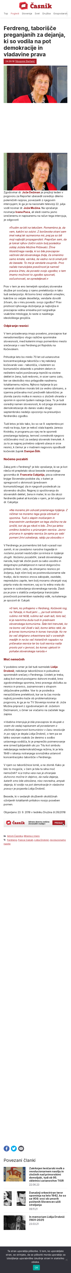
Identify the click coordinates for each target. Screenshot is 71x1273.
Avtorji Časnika (15, 836)
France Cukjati (25, 840)
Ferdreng (12, 840)
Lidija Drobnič (41, 840)
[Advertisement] (35, 994)
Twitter (14, 1148)
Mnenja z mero (32, 836)
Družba (46, 13)
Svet (37, 13)
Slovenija (27, 13)
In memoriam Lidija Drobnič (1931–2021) (47, 1218)
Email (21, 1148)
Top (6, 13)
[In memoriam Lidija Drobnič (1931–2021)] (14, 1229)
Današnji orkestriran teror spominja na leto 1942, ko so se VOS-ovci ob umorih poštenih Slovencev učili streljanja (47, 1198)
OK (36, 1267)
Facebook (6, 1148)
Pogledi (15, 13)
